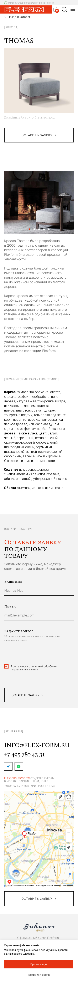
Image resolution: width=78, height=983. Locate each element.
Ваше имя (13, 581)
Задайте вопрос (19, 631)
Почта (10, 606)
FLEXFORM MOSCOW (17, 778)
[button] (39, 898)
